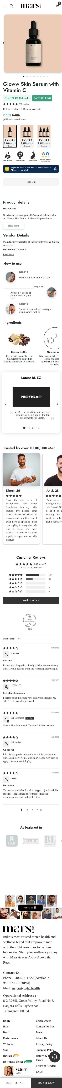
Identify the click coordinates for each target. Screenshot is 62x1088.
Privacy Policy (44, 1044)
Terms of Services (46, 1065)
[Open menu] (3, 6)
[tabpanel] (30, 396)
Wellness (8, 1044)
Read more (13, 225)
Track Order (43, 1020)
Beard (6, 1032)
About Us (41, 1038)
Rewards (8, 1055)
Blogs (39, 1032)
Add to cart (15, 1082)
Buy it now (31, 192)
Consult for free (45, 1026)
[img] (10, 648)
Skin (5, 1049)
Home (6, 1020)
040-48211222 (24, 978)
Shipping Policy (45, 1049)
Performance (10, 1038)
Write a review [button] (31, 600)
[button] (11, 104)
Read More (8, 254)
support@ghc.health (26, 988)
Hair (5, 1026)
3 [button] (32, 809)
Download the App (14, 1061)
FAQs (39, 1071)
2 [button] (27, 809)
